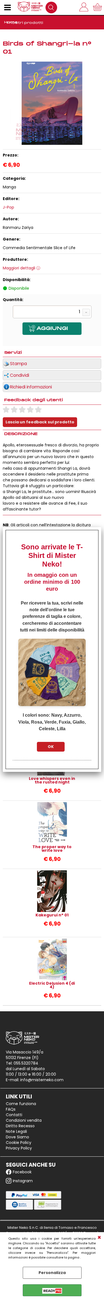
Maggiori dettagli (19, 268)
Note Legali (16, 1131)
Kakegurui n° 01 (52, 915)
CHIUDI (99, 1237)
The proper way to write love (52, 848)
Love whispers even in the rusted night (52, 780)
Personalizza (52, 1272)
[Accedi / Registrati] (84, 7)
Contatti (14, 1115)
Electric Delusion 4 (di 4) (52, 985)
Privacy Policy (19, 1148)
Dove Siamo (17, 1137)
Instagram (23, 1181)
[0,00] (98, 7)
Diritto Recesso (20, 1126)
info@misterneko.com (42, 1080)
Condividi (19, 375)
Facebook (22, 1172)
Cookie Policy (18, 1142)
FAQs (11, 1109)
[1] (52, 312)
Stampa (18, 364)
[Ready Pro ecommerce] (52, 1291)
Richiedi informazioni (31, 387)
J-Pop (8, 207)
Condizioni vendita (24, 1120)
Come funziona (21, 1103)
